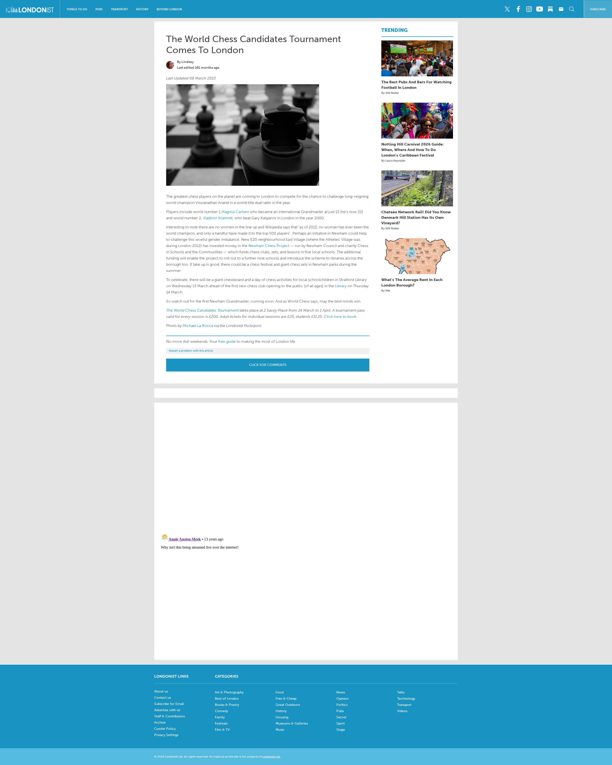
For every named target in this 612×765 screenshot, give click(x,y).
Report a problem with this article (191, 350)
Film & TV (222, 730)
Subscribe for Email (169, 704)
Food (280, 692)
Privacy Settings (166, 735)
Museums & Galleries (292, 723)
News (340, 692)
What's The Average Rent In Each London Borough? (412, 282)
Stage (340, 730)
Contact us (162, 698)
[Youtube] (539, 9)
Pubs (99, 9)
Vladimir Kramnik (218, 218)
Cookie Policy (165, 729)
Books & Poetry (227, 705)
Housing (282, 717)
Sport (340, 723)
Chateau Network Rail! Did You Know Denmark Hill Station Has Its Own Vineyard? (416, 217)
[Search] (572, 9)
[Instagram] (529, 9)
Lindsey (187, 62)
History (142, 9)
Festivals (221, 723)
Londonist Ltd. (271, 756)
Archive (160, 722)
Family (220, 717)
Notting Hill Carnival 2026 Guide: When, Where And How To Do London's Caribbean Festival (412, 150)
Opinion (342, 699)
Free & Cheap (286, 699)
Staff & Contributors (169, 716)
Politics (342, 705)
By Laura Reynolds (393, 160)
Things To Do (76, 9)
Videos (402, 711)
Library (341, 286)
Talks (400, 692)
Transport (119, 9)
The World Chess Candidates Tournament (202, 310)
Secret (341, 717)
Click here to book (340, 316)
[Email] (561, 9)
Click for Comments (268, 365)
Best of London (227, 699)
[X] (507, 9)
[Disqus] (306, 591)
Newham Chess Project (268, 245)
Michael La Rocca (198, 325)
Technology (406, 699)
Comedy (221, 711)
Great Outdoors (288, 705)
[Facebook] (518, 9)
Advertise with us (167, 710)
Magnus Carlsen (235, 211)
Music (280, 730)
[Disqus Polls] (306, 467)
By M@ (385, 290)
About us (161, 691)
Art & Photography (229, 692)
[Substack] (550, 9)
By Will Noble (390, 92)
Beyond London (169, 9)
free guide (227, 341)
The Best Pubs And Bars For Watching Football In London (416, 85)
